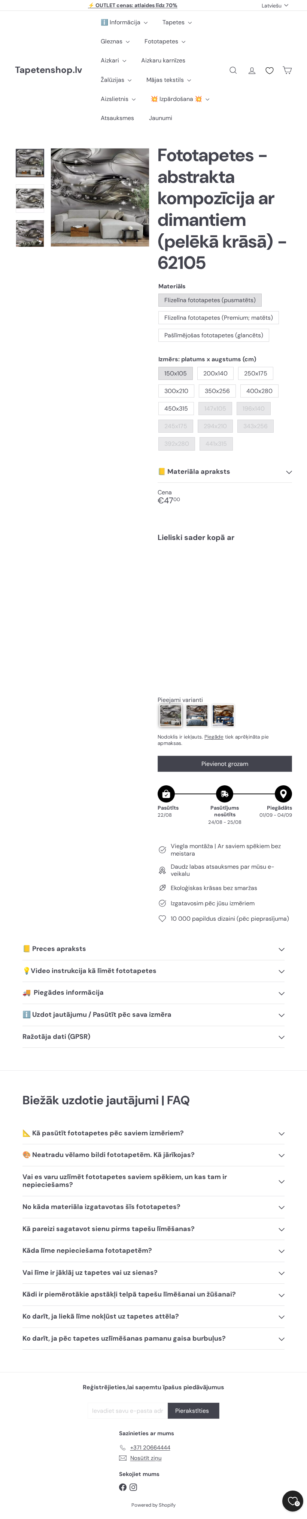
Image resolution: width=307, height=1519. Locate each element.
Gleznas (112, 41)
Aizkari (111, 60)
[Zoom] (100, 197)
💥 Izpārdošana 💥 (177, 99)
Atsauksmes (117, 118)
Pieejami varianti (180, 699)
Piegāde (214, 737)
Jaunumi (160, 118)
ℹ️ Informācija (121, 22)
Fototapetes (162, 41)
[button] (170, 716)
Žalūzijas (113, 80)
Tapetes (174, 22)
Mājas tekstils (165, 80)
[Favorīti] (269, 70)
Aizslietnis (115, 99)
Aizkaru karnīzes (163, 60)
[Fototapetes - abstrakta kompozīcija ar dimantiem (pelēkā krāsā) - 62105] (225, 582)
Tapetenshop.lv (48, 70)
